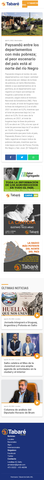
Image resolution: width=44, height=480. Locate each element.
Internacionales (14, 447)
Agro (9, 445)
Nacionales (18, 40)
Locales (17, 319)
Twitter (10, 456)
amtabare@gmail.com (16, 465)
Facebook (12, 453)
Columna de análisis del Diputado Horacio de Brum (19, 411)
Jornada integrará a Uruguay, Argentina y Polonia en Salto (20, 324)
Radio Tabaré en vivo (30, 4)
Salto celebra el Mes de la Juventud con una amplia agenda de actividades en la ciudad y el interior (20, 367)
